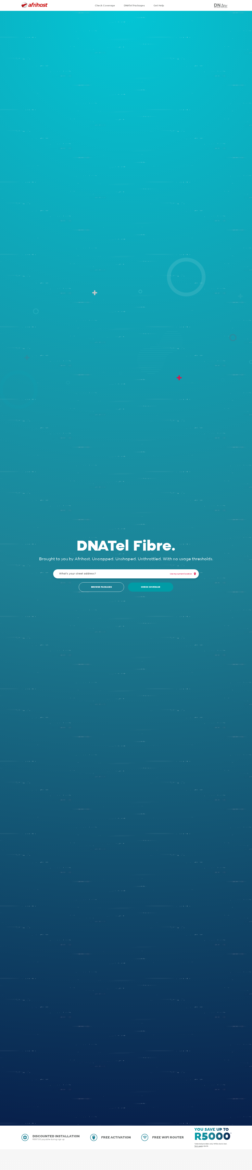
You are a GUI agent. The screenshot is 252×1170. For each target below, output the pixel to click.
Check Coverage (105, 5)
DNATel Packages (134, 5)
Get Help (159, 5)
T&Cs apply (198, 1146)
